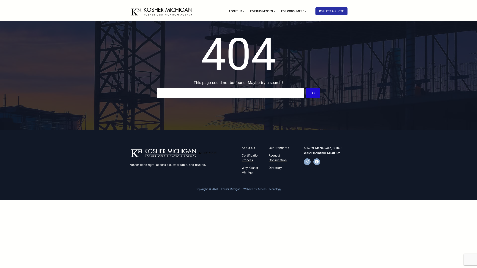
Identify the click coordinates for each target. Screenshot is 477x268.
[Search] (313, 93)
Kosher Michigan (230, 189)
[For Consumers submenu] (305, 11)
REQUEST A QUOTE (331, 11)
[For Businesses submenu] (274, 11)
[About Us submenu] (243, 11)
